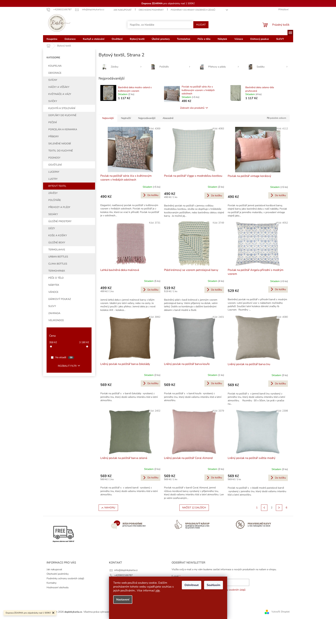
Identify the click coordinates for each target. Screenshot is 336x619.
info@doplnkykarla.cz (126, 570)
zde (157, 590)
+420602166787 (123, 575)
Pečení (52, 122)
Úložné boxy (56, 242)
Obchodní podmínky (151, 9)
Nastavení (122, 600)
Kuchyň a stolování (61, 108)
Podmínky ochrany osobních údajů (193, 9)
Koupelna (55, 66)
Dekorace (54, 73)
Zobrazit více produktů (192, 108)
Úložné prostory (59, 221)
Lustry (52, 179)
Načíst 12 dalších (194, 507)
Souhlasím (213, 585)
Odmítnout (191, 585)
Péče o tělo (56, 278)
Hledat (201, 24)
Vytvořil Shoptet (280, 611)
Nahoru (109, 507)
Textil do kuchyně (60, 150)
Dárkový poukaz (59, 299)
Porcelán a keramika (62, 129)
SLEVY (52, 306)
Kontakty (51, 583)
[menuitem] (52, 38)
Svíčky (52, 101)
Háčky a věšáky (58, 87)
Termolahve (56, 249)
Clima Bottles (57, 263)
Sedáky (53, 214)
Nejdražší (126, 118)
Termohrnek (56, 270)
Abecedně (168, 118)
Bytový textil (57, 186)
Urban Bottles (58, 256)
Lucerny (53, 172)
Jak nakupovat (123, 9)
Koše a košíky (57, 235)
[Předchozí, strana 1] (264, 507)
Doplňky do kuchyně (62, 115)
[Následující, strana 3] (279, 507)
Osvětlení (55, 164)
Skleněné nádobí (59, 143)
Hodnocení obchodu (58, 587)
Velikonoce (56, 320)
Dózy (51, 228)
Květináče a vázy (59, 94)
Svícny (52, 80)
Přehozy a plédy (59, 207)
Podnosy (54, 157)
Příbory (53, 136)
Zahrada (54, 313)
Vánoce (53, 292)
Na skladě (63, 357)
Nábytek (53, 285)
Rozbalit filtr (67, 366)
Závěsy (52, 193)
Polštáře (54, 200)
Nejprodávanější (146, 118)
